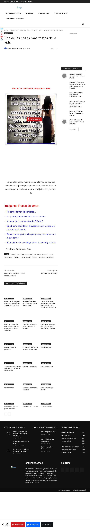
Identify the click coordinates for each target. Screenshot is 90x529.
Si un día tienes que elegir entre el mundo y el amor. (31, 242)
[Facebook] (72, 1)
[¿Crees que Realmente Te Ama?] (8, 443)
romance (17, 257)
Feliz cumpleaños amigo (48, 432)
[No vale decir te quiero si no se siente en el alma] (31, 339)
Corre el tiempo (9, 387)
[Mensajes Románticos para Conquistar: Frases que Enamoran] (31, 293)
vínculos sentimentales (46, 257)
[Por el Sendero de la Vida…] (31, 399)
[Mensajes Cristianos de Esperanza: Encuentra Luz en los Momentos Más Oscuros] (64, 84)
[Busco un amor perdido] (31, 358)
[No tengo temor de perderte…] (12, 339)
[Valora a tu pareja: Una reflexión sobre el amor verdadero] (8, 433)
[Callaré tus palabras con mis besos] (31, 379)
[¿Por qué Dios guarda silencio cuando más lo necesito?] (64, 121)
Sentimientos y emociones (17, 30)
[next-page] (9, 414)
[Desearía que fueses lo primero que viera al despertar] (31, 316)
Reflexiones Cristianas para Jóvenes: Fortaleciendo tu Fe (76, 94)
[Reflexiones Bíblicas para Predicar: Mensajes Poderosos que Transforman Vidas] (64, 103)
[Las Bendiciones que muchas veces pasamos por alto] (64, 76)
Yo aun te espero (46, 347)
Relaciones (8, 257)
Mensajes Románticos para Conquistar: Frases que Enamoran (30, 303)
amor (18, 254)
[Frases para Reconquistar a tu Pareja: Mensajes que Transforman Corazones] (12, 293)
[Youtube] (84, 1)
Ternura (34, 257)
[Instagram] (75, 1)
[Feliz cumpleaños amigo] (36, 433)
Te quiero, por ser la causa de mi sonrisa (26, 216)
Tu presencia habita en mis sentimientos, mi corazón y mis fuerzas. (12, 368)
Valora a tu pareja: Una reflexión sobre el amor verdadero (20, 433)
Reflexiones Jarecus (15, 48)
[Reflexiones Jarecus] (5, 48)
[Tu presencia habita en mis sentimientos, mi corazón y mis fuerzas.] (12, 358)
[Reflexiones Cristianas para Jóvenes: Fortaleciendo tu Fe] (64, 94)
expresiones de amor (40, 254)
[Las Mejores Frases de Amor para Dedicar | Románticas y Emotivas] (49, 316)
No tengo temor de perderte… (21, 212)
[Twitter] (78, 1)
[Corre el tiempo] (12, 379)
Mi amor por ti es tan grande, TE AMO (25, 221)
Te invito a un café (46, 407)
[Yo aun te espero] (49, 339)
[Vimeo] (81, 1)
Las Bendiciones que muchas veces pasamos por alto (77, 76)
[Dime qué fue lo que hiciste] (49, 379)
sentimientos (26, 257)
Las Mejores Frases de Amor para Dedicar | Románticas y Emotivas (48, 326)
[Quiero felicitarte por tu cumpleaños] (36, 441)
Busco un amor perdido (30, 366)
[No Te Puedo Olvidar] (49, 358)
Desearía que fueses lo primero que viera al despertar (30, 326)
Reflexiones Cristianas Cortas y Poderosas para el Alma (76, 113)
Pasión (51, 254)
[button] (83, 24)
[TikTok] (77, 470)
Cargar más (72, 129)
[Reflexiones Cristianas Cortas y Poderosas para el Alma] (64, 113)
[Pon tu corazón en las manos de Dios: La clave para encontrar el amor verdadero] (12, 316)
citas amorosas (27, 254)
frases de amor (32, 30)
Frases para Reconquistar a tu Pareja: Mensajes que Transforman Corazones (12, 303)
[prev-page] (5, 414)
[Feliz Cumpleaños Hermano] (36, 448)
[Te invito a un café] (49, 399)
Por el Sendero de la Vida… (31, 407)
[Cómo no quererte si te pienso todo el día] (12, 399)
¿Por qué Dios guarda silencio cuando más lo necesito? (76, 121)
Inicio (6, 30)
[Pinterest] (72, 470)
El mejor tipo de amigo (49, 273)
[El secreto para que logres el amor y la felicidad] (8, 451)
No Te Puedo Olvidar (47, 366)
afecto (13, 254)
